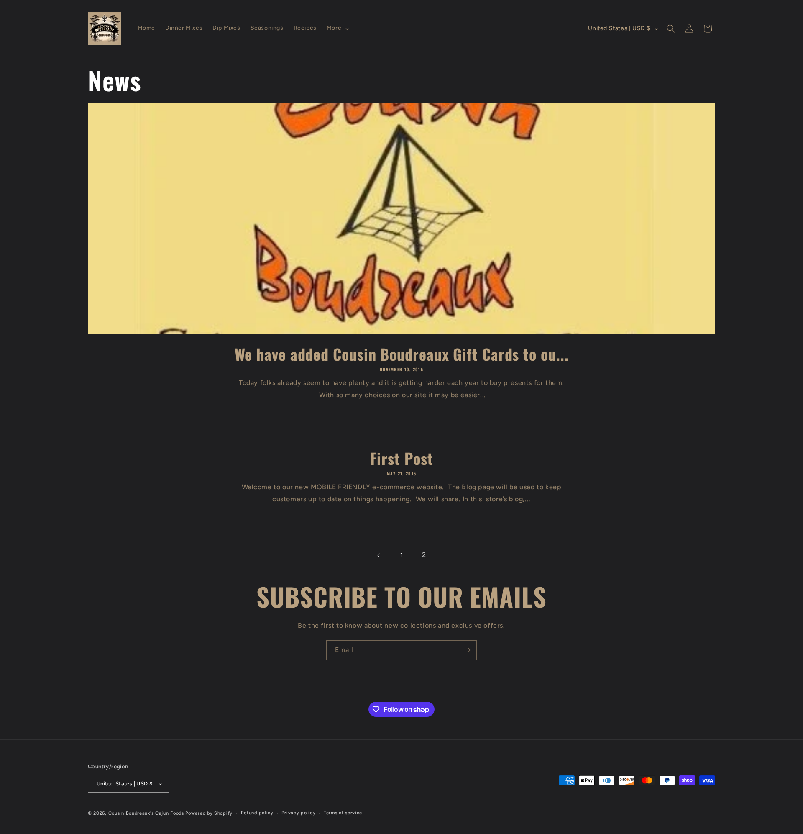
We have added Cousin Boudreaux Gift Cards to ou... (402, 354)
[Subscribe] (467, 650)
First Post (401, 458)
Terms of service (343, 812)
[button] (337, 28)
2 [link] (424, 555)
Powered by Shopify (209, 813)
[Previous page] (379, 555)
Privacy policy (298, 812)
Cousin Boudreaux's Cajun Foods (146, 813)
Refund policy (257, 812)
